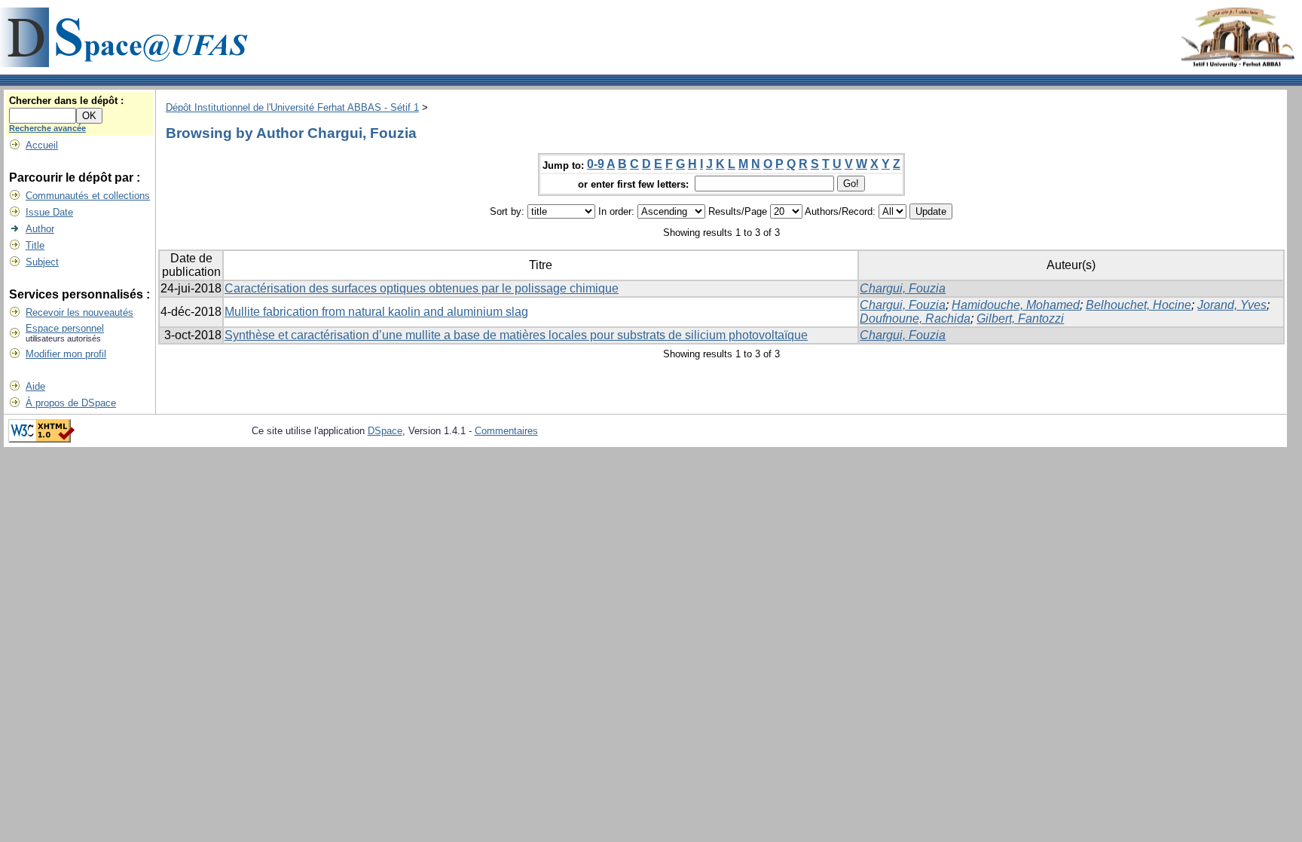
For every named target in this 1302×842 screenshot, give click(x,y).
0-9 (595, 164)
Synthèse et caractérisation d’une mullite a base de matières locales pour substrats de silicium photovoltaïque (516, 335)
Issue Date (49, 212)
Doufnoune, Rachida (915, 318)
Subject (42, 262)
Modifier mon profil (66, 354)
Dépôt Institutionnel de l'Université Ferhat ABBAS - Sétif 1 (292, 107)
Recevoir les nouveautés (79, 312)
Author (40, 228)
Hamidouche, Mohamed (1016, 305)
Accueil (42, 145)
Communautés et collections (88, 195)
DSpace (385, 430)
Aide (35, 386)
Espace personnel (65, 328)
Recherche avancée (47, 128)
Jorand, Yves (1232, 305)
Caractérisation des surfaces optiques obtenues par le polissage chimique (422, 288)
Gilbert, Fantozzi (1020, 318)
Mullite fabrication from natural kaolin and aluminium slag (376, 311)
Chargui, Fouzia (903, 288)
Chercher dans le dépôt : (66, 100)
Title (35, 245)
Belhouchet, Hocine (1138, 305)
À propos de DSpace (71, 403)
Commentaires (506, 430)
